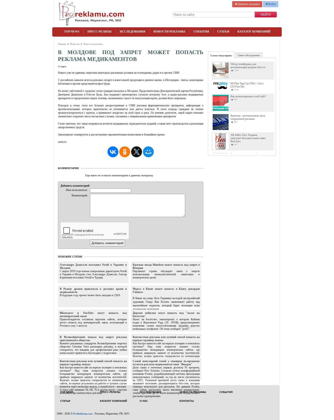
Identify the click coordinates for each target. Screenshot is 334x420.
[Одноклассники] (124, 151)
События (201, 31)
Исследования (132, 31)
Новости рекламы (169, 31)
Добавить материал (248, 4)
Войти (272, 4)
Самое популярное (221, 55)
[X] (136, 151)
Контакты (186, 401)
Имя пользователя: (77, 190)
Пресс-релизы (99, 31)
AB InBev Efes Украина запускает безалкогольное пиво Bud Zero (248, 138)
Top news (71, 31)
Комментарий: (80, 195)
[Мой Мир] (148, 151)
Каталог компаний (253, 31)
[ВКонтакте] (112, 151)
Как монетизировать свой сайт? (248, 96)
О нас (144, 401)
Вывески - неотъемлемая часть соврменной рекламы (247, 117)
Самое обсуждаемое (249, 55)
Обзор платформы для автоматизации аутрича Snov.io (247, 65)
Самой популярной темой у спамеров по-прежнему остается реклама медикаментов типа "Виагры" (166, 363)
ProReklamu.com (82, 413)
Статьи (223, 31)
